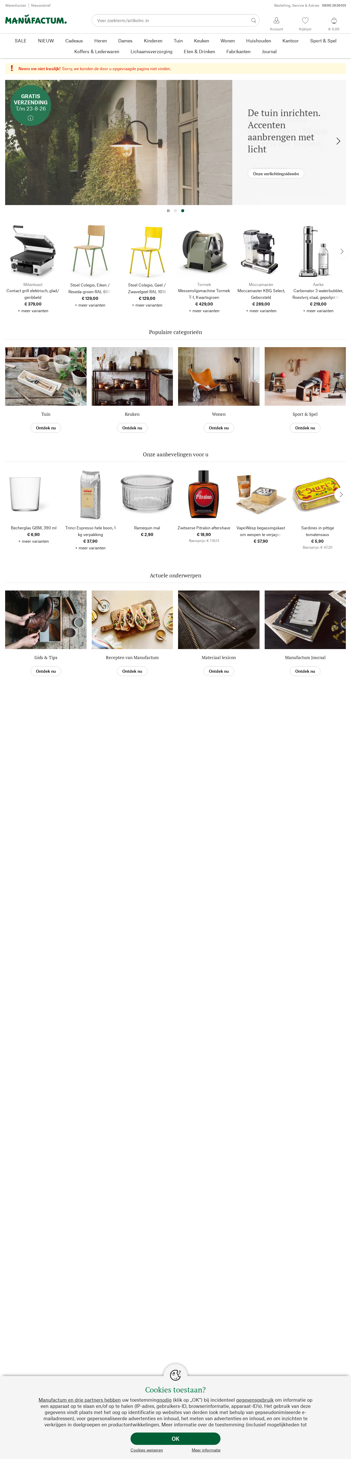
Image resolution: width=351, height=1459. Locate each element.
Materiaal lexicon (219, 657)
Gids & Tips (45, 657)
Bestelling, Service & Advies (310, 5)
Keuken (132, 414)
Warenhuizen (15, 5)
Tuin (45, 414)
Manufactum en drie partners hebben (80, 1400)
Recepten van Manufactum (132, 657)
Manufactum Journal (305, 657)
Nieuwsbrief (41, 5)
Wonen (219, 414)
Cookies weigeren (147, 1449)
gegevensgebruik (255, 1400)
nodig (165, 1400)
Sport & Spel (305, 414)
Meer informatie (206, 1449)
